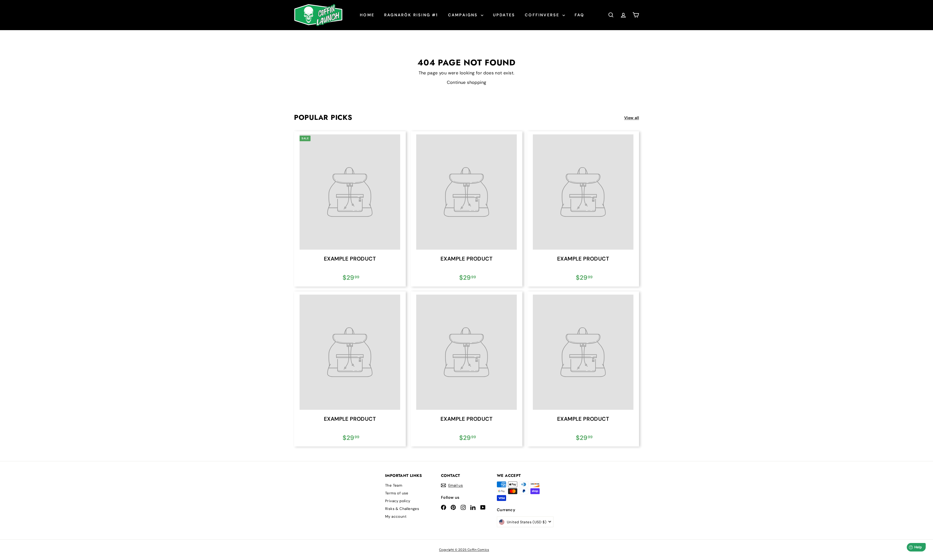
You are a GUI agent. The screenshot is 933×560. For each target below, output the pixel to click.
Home (367, 15)
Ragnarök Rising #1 (411, 15)
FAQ (580, 15)
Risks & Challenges (402, 508)
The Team (393, 485)
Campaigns (464, 15)
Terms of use (396, 493)
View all (631, 117)
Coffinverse (543, 15)
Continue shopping (466, 82)
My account (395, 516)
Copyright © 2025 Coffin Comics (464, 550)
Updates (504, 15)
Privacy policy (397, 501)
